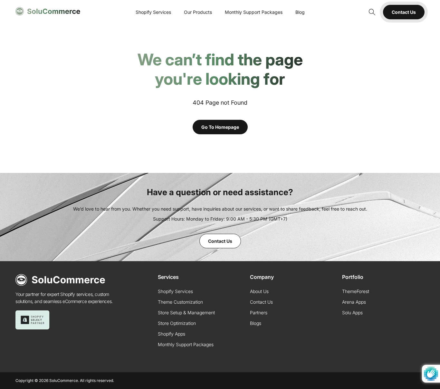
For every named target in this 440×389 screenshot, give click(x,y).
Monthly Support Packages (253, 12)
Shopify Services (153, 12)
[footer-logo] (60, 280)
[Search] (371, 12)
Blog (300, 12)
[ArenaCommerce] (48, 11)
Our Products (198, 12)
